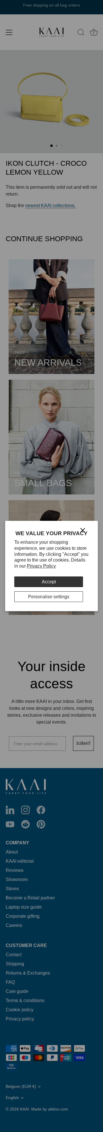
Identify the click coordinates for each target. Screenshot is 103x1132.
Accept (49, 581)
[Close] (82, 530)
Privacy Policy (41, 566)
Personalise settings (48, 596)
